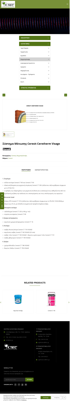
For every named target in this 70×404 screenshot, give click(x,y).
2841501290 (44, 339)
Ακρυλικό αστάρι (18, 310)
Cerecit (10, 158)
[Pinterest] (2, 194)
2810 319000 (12, 337)
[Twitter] (2, 200)
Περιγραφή (26, 170)
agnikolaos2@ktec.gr (44, 359)
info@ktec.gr (9, 340)
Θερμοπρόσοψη (22, 156)
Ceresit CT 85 (51, 310)
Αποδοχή (45, 397)
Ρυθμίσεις (24, 400)
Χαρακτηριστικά (41, 170)
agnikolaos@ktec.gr (43, 342)
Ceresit (13, 156)
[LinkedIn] (2, 197)
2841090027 (44, 356)
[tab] (26, 170)
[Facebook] (2, 203)
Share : (2, 206)
